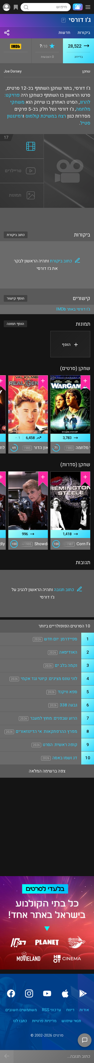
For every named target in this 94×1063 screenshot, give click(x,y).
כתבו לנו (20, 1021)
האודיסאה (68, 652)
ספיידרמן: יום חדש (60, 639)
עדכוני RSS (51, 1010)
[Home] (77, 7)
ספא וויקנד (67, 692)
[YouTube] (47, 993)
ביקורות (84, 33)
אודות (84, 1010)
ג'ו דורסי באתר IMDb (73, 309)
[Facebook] (11, 993)
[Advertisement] (47, 216)
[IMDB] (15, 45)
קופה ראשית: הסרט (60, 745)
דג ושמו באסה (64, 758)
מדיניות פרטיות (44, 1021)
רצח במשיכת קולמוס (45, 116)
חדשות (64, 33)
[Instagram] (29, 993)
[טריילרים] (22, 162)
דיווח (70, 1010)
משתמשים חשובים (21, 1010)
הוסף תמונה (15, 323)
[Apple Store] (65, 993)
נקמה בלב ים (66, 665)
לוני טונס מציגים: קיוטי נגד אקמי (49, 679)
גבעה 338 (68, 705)
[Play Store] (83, 993)
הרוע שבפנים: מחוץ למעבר (53, 718)
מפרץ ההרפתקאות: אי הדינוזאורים (46, 731)
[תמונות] (22, 186)
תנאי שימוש (71, 1021)
